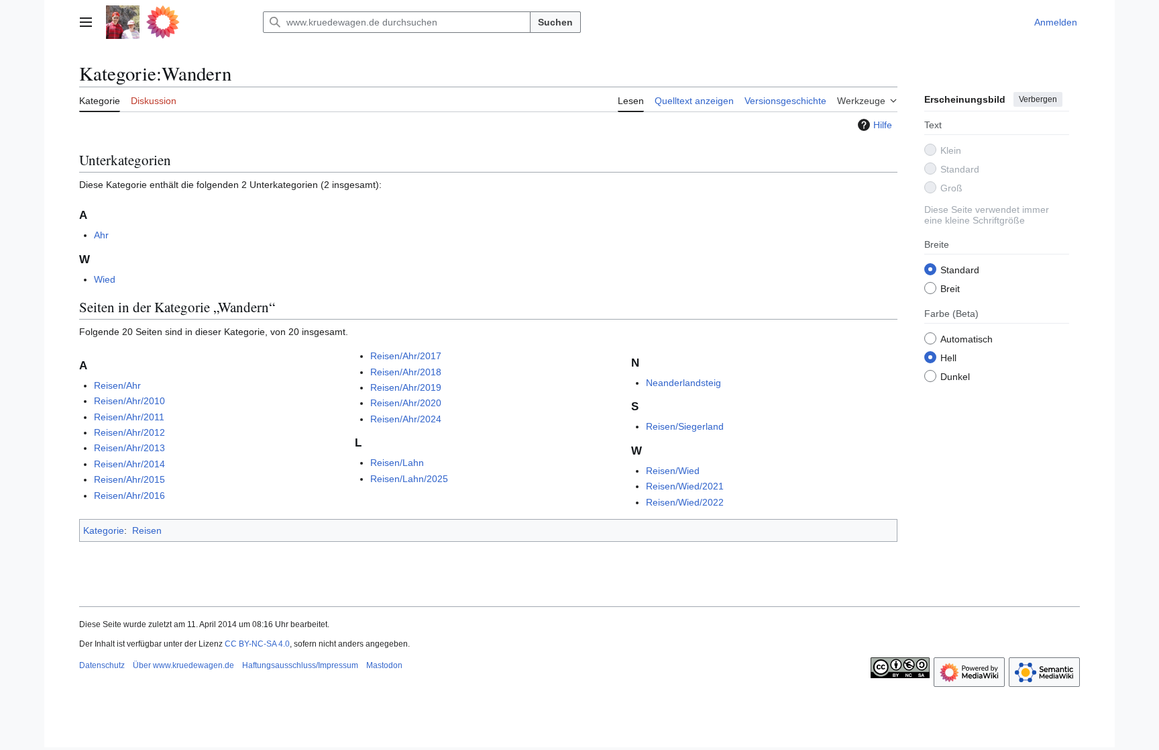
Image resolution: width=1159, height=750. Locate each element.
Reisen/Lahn (397, 462)
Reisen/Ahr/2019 (405, 387)
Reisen (147, 530)
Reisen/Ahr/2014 (129, 464)
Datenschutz (102, 665)
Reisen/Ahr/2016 (129, 495)
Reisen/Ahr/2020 (405, 402)
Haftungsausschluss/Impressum (300, 665)
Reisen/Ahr (117, 385)
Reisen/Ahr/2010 (129, 400)
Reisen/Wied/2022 (685, 502)
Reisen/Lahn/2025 (409, 478)
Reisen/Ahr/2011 (129, 417)
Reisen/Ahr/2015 (129, 479)
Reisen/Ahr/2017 (405, 355)
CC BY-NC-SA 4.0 (257, 644)
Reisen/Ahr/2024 (405, 419)
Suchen (555, 22)
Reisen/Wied (673, 470)
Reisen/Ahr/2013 (129, 447)
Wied (104, 279)
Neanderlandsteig (683, 382)
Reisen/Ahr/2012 (129, 432)
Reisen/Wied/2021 (685, 486)
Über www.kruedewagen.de (183, 665)
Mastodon (384, 665)
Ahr (101, 235)
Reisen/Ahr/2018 (405, 372)
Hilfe (882, 125)
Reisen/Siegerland (685, 426)
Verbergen (1038, 99)
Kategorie (103, 530)
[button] (86, 22)
